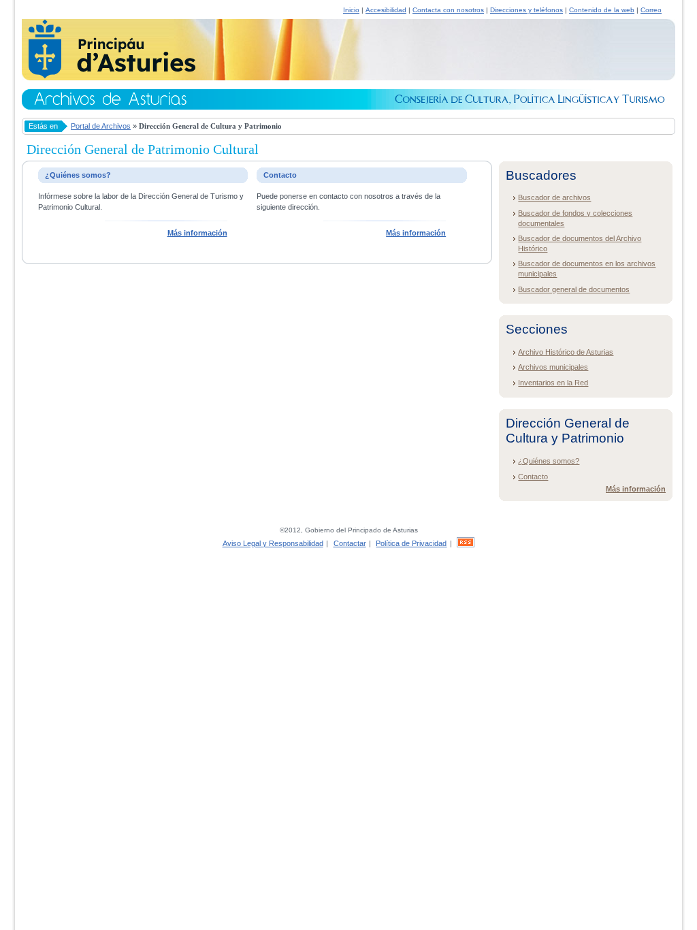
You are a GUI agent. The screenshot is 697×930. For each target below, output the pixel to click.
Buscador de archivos (554, 197)
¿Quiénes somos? (548, 461)
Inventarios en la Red (553, 383)
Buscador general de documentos (574, 289)
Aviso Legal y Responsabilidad (273, 543)
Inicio (351, 10)
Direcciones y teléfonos (526, 10)
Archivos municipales (553, 367)
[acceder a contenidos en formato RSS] (465, 543)
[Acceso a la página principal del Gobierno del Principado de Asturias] (108, 76)
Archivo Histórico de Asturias (565, 352)
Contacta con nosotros (448, 10)
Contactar (350, 543)
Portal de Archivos (101, 126)
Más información (197, 233)
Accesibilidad (386, 10)
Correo (651, 10)
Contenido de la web (601, 10)
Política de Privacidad (411, 543)
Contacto (533, 476)
